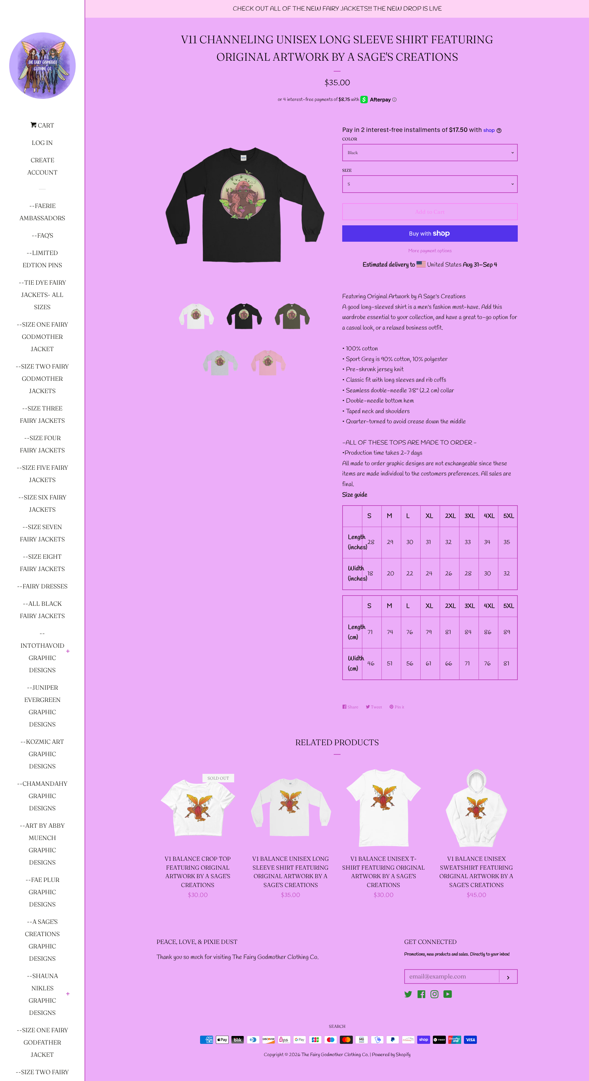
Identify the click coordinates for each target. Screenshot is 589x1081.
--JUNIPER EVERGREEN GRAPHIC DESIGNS (42, 706)
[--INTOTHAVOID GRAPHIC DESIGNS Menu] (68, 652)
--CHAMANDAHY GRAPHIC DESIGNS (42, 796)
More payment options (430, 251)
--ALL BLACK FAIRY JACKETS (42, 610)
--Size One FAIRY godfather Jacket (42, 1042)
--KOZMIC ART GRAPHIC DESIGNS (42, 754)
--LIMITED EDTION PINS (42, 259)
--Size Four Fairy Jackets (42, 444)
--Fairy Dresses (42, 586)
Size (347, 170)
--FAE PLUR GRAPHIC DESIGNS (42, 892)
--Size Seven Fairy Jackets (42, 533)
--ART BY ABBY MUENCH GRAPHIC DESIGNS (42, 844)
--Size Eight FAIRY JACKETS (42, 563)
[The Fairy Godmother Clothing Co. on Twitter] (408, 996)
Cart (45, 125)
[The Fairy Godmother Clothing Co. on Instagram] (435, 996)
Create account (42, 166)
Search (337, 1026)
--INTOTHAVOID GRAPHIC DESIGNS (42, 651)
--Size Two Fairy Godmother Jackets (42, 378)
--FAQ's (42, 235)
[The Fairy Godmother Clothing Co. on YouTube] (447, 996)
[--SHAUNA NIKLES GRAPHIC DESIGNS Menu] (68, 994)
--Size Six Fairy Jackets (42, 503)
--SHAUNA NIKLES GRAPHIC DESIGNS (42, 994)
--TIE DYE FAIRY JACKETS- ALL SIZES (42, 295)
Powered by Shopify (391, 1055)
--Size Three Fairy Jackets (42, 414)
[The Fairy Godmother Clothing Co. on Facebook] (421, 996)
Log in (42, 143)
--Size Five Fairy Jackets (42, 474)
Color (349, 138)
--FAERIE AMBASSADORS (42, 212)
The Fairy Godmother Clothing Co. (335, 1055)
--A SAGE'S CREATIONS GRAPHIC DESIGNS (42, 940)
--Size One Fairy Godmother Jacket (42, 336)
